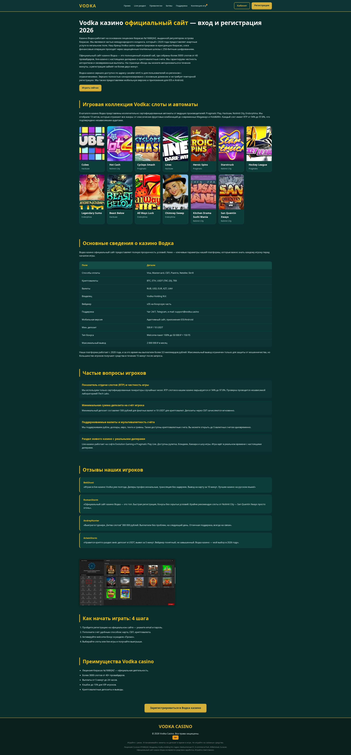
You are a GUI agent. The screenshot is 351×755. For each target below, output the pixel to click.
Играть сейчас (90, 87)
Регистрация (261, 5)
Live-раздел (140, 5)
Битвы (169, 5)
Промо (127, 5)
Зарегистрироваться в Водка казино (175, 708)
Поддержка (181, 5)
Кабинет (242, 5)
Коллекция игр (198, 5)
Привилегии (155, 5)
